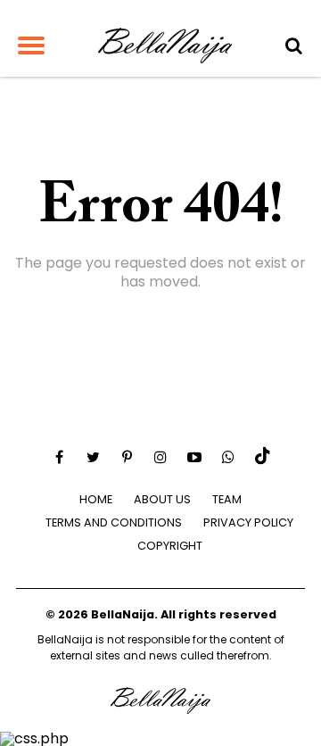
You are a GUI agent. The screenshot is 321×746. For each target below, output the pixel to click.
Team (227, 499)
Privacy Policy (248, 522)
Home (95, 499)
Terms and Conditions (113, 522)
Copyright (169, 545)
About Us (162, 499)
